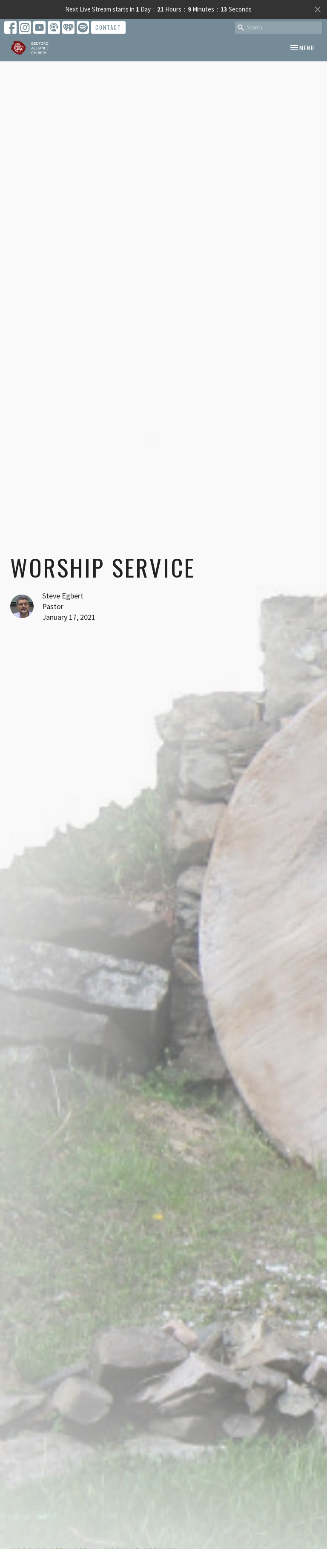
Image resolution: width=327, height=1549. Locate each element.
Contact (108, 27)
